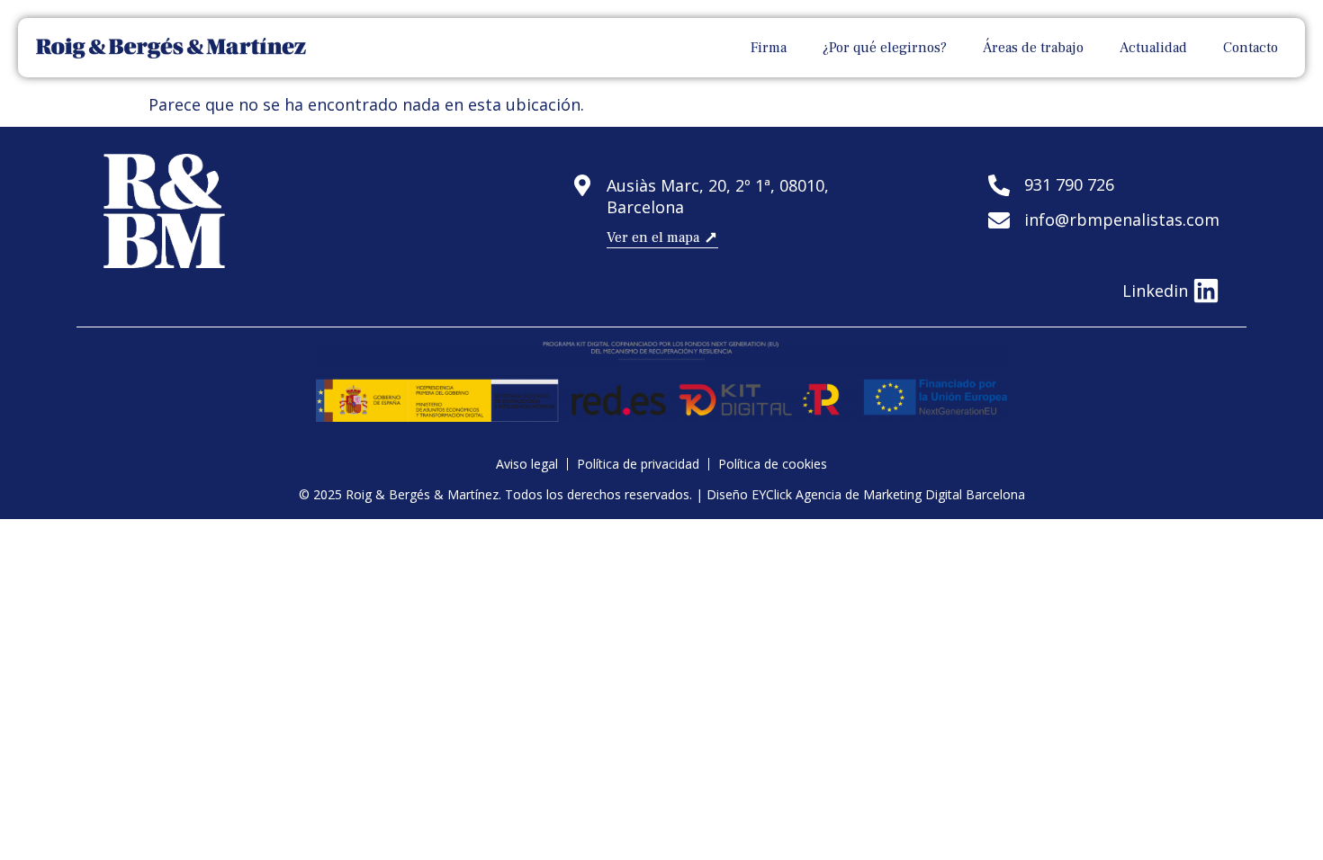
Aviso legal (527, 464)
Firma (769, 48)
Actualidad (1153, 48)
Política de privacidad (638, 464)
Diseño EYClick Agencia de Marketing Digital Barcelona (865, 494)
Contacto (1250, 48)
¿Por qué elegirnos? (885, 48)
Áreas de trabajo (1033, 48)
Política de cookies (772, 464)
